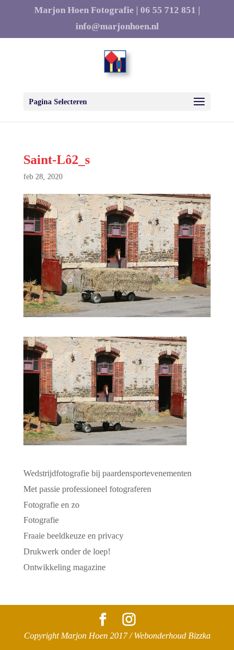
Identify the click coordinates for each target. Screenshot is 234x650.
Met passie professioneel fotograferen (87, 489)
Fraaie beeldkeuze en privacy (73, 535)
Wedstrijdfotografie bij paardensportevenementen (107, 473)
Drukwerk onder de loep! (66, 551)
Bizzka (199, 635)
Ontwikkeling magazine (64, 567)
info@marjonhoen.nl (117, 26)
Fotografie (41, 520)
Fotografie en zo (51, 504)
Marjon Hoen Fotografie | (86, 10)
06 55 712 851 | (170, 10)
